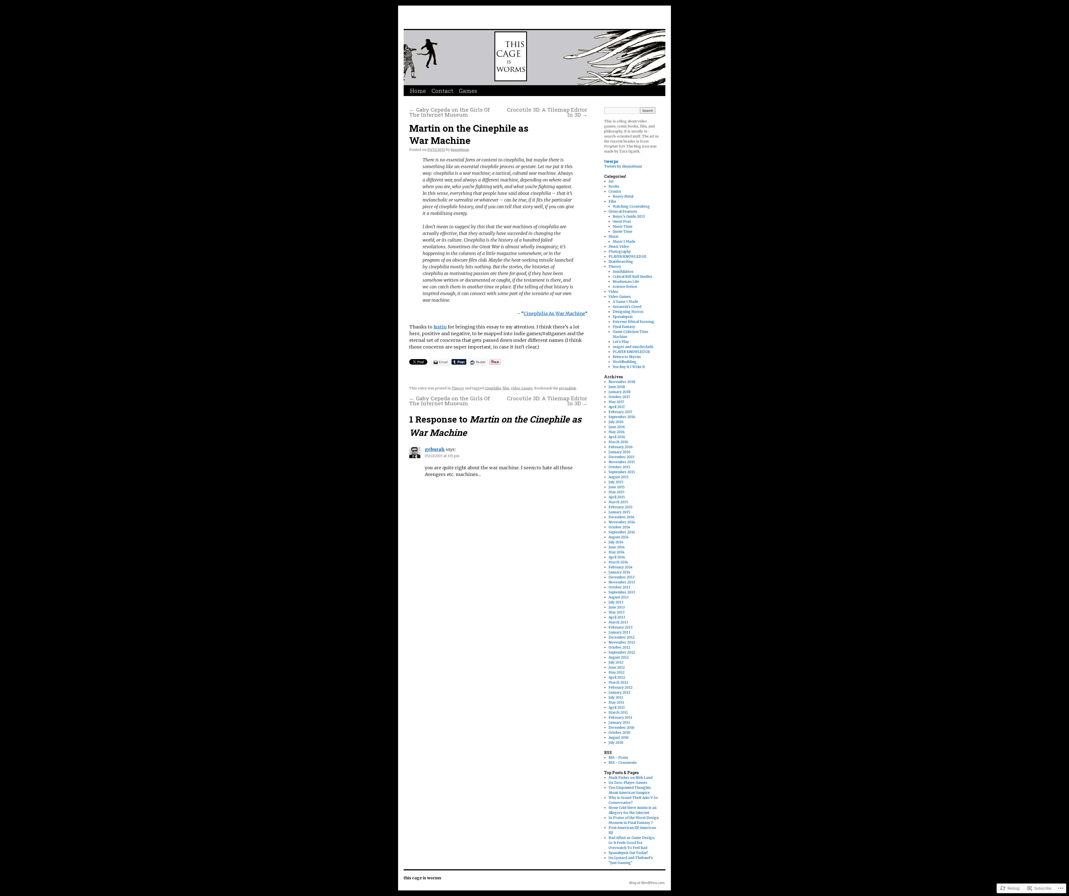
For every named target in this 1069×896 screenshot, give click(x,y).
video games (522, 388)
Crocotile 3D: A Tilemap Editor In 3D (547, 112)
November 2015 (622, 462)
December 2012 (621, 637)
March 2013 (618, 622)
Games (468, 91)
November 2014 (622, 522)
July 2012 (616, 662)
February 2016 (621, 447)
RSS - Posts (618, 757)
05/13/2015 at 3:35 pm (442, 456)
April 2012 (617, 677)
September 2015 (622, 472)
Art (611, 181)
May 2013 (616, 612)
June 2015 (617, 487)
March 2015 (618, 502)
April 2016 (617, 437)
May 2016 (617, 432)
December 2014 (621, 517)
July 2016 (616, 422)
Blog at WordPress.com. (647, 883)
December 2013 (621, 577)
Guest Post (622, 221)
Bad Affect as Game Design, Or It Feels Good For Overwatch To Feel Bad (632, 843)
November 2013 (622, 582)
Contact (442, 91)
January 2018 (620, 392)
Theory (458, 388)
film (505, 388)
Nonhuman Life (626, 281)
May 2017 (616, 402)
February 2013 (620, 627)
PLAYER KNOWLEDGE (631, 352)
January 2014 (619, 572)
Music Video (619, 246)
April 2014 (617, 557)
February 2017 (620, 412)
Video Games (620, 296)
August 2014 (619, 537)
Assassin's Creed (627, 307)
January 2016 (620, 452)
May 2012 (616, 672)
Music (614, 236)
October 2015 (619, 467)
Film (612, 201)
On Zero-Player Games (628, 782)
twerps (611, 161)
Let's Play (621, 342)
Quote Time (622, 231)
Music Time (622, 226)
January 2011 (619, 722)
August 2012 (619, 657)
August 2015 (619, 477)
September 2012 (622, 652)
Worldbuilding (624, 362)
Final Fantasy (624, 327)
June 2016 (617, 427)
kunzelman (460, 150)
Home (418, 91)
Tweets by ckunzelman (623, 166)
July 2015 (616, 482)
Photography (620, 251)
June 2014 (617, 547)
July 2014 (616, 542)
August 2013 (619, 597)
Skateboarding (621, 261)
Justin (440, 327)
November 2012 (622, 642)
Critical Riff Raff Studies (632, 276)
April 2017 (617, 407)
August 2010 (619, 737)
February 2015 (620, 507)
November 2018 (622, 382)
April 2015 (617, 497)
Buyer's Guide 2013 (629, 216)
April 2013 (617, 617)
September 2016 (622, 417)
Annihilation (623, 271)
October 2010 (619, 732)
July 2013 (616, 602)
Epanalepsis (623, 317)
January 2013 (619, 632)
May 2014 (616, 552)
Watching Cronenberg (631, 206)
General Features (623, 211)
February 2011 (620, 717)
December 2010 (621, 727)
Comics (615, 191)
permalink (567, 388)
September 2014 (622, 532)
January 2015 (619, 512)
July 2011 (616, 697)
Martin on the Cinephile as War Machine (468, 134)
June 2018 (617, 387)
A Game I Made (625, 302)
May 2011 (616, 702)
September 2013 (622, 592)
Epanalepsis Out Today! (628, 853)
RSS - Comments (623, 762)
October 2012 (619, 647)
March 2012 (618, 682)
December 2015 (621, 457)
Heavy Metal (623, 196)
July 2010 (616, 742)
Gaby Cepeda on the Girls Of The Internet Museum (449, 112)
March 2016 (618, 442)
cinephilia (493, 388)
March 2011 (618, 712)
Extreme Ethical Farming (633, 322)
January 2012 (619, 692)
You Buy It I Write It (629, 367)
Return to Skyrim (627, 357)
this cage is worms (464, 19)
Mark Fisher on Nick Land (631, 777)
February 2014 (620, 567)
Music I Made (624, 241)
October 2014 (619, 527)
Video (613, 291)
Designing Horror (628, 312)
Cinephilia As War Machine (554, 313)
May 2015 (616, 492)
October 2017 (619, 397)
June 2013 (617, 607)
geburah (435, 449)
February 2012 (620, 687)
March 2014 (618, 562)
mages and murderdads (633, 347)
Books (614, 186)
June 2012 (617, 667)
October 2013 (619, 587)
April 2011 (617, 707)
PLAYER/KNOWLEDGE (627, 256)
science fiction (625, 286)
